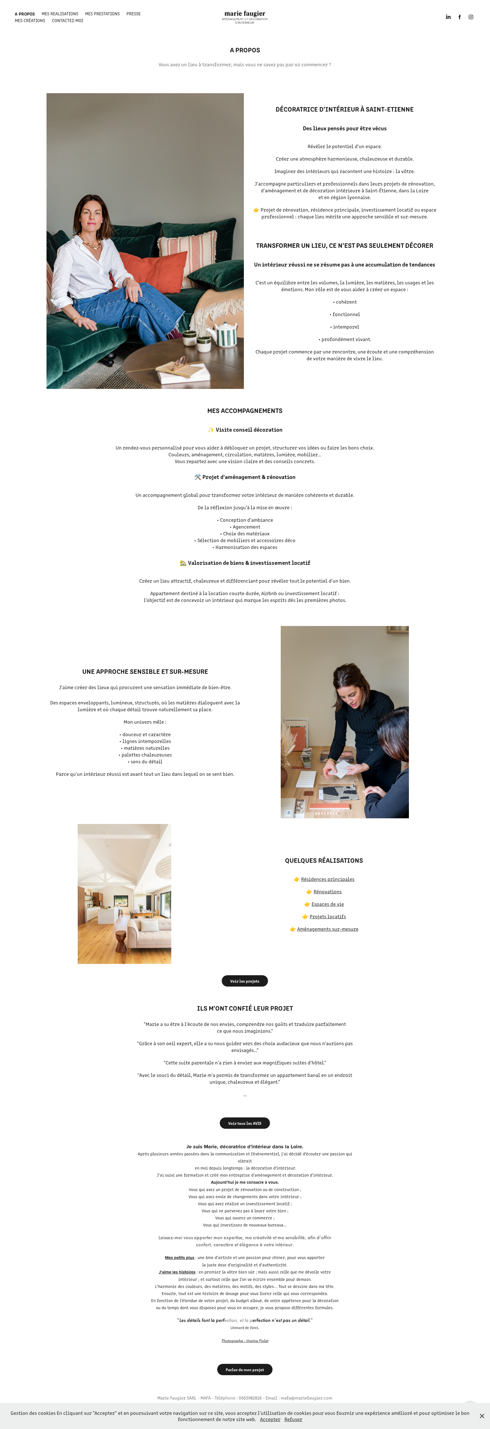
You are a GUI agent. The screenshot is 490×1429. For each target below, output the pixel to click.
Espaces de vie (328, 903)
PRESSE (133, 13)
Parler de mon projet (245, 1369)
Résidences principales (327, 879)
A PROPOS (25, 13)
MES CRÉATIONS (30, 20)
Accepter (270, 1419)
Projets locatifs (328, 916)
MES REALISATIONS (60, 13)
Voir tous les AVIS (244, 1123)
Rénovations (328, 891)
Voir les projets (244, 981)
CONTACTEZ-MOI (67, 20)
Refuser (293, 1419)
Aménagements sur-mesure (327, 928)
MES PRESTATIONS (102, 13)
